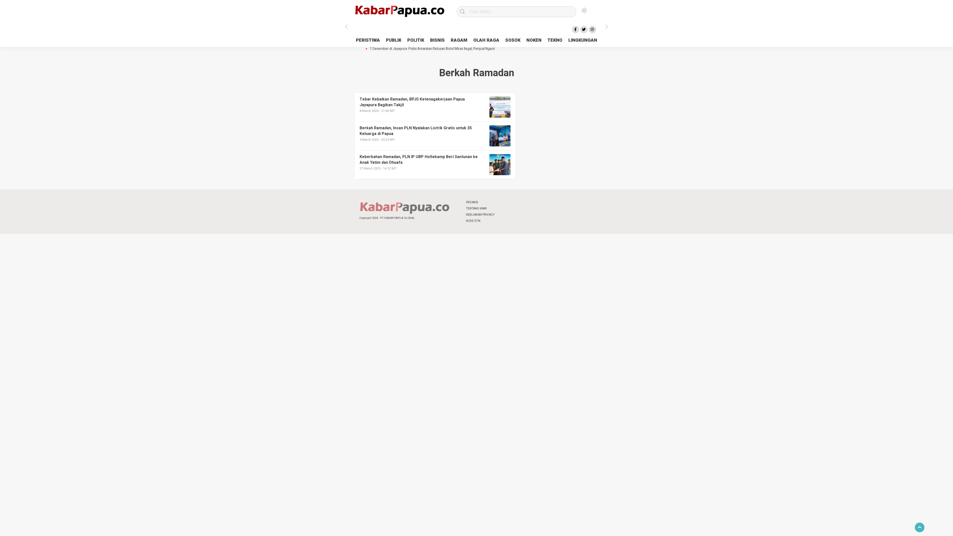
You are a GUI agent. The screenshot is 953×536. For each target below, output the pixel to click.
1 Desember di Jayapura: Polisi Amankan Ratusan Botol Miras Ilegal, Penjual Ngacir (432, 48)
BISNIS (437, 40)
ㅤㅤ (509, 202)
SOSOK (512, 40)
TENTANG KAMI (476, 208)
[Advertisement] (634, 124)
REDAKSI (472, 202)
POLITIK (415, 40)
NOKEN (534, 40)
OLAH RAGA (486, 40)
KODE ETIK (473, 221)
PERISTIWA (368, 40)
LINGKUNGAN (582, 40)
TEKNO (554, 40)
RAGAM (459, 40)
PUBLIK (393, 40)
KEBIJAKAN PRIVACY (480, 214)
